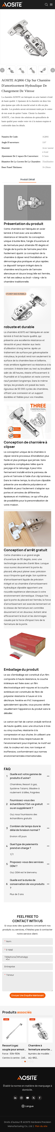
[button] (22, 1061)
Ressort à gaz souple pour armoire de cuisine (14, 1047)
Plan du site (41, 1126)
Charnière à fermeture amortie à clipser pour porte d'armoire (40, 1047)
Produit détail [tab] (27, 179)
